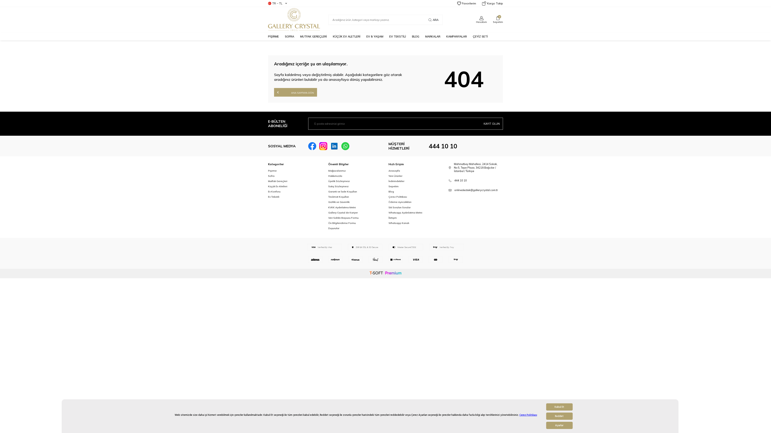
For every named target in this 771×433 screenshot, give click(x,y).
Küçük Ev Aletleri (277, 186)
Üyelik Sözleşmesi (339, 181)
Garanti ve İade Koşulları (342, 191)
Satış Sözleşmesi (338, 186)
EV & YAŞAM (374, 36)
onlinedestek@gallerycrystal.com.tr (476, 190)
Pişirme (272, 170)
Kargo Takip (495, 3)
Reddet (559, 416)
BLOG (415, 36)
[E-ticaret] (385, 273)
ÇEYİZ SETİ (480, 36)
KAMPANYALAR (456, 36)
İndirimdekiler (396, 181)
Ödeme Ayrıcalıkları (400, 201)
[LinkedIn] (334, 146)
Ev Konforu (274, 191)
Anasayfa (394, 170)
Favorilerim (469, 3)
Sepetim (394, 186)
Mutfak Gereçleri (277, 181)
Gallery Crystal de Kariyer (343, 212)
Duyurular (333, 228)
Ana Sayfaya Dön (302, 92)
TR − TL (277, 3)
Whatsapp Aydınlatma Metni (405, 212)
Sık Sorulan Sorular (400, 207)
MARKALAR (432, 36)
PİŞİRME (273, 36)
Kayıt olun (492, 123)
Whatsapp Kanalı (399, 223)
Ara (436, 20)
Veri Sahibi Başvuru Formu (343, 217)
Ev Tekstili (273, 196)
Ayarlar (559, 425)
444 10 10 (443, 146)
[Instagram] (323, 146)
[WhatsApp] (345, 146)
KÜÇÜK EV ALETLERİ (346, 36)
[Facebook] (312, 146)
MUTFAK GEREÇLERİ (313, 36)
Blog (391, 191)
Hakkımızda (335, 175)
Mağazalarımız (337, 170)
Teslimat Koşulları (338, 196)
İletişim (393, 217)
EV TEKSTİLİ (397, 36)
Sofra (271, 175)
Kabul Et (559, 407)
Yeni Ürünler (395, 175)
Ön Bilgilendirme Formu (342, 223)
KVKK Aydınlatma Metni (342, 207)
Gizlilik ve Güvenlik (339, 201)
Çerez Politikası (528, 415)
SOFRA (289, 36)
